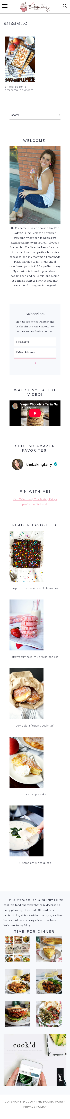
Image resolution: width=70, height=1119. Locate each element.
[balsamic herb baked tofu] (49, 982)
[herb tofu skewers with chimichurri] (49, 1015)
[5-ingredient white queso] (35, 831)
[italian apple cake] (35, 763)
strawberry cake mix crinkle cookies (35, 656)
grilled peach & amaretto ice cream (19, 88)
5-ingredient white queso (35, 862)
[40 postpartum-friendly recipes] (17, 950)
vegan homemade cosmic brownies (35, 588)
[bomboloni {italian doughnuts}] (35, 694)
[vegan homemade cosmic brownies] (35, 557)
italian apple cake (35, 794)
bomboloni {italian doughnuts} (35, 725)
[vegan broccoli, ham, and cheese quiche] (49, 950)
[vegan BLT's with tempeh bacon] (17, 1015)
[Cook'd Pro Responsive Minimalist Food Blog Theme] (35, 1086)
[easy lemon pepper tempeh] (17, 982)
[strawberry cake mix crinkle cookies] (35, 625)
